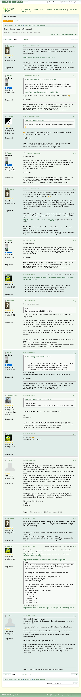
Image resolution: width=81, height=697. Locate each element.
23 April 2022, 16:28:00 (29, 615)
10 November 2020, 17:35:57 (31, 189)
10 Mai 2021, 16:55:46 (29, 434)
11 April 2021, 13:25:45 (31, 240)
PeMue (9, 75)
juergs (9, 274)
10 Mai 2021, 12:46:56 (29, 395)
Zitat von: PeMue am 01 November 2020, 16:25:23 (40, 120)
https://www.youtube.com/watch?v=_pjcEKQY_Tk (39, 57)
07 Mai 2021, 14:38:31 (29, 300)
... (21, 40)
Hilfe (48, 695)
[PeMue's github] (5, 97)
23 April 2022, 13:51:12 (29, 546)
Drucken (74, 40)
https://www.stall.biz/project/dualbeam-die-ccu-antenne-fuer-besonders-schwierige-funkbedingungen (47, 555)
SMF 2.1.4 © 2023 (6, 695)
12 (31, 40)
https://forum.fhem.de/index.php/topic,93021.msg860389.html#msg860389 (48, 608)
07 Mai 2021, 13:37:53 (29, 274)
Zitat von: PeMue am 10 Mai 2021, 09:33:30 (38, 399)
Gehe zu (49, 683)
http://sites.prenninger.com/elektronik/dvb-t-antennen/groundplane (45, 560)
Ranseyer (10, 46)
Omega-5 (10, 116)
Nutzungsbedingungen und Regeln (61, 695)
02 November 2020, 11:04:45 (31, 116)
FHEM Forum (8, 9)
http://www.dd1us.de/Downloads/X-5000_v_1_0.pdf (40, 220)
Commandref (60, 9)
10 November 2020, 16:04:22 (32, 153)
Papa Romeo (12, 395)
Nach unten (7, 40)
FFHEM (9, 460)
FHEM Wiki (73, 9)
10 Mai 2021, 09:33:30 (29, 352)
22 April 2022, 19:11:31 (31, 460)
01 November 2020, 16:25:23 (31, 75)
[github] (5, 292)
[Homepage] (5, 65)
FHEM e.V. (26, 11)
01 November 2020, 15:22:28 (31, 46)
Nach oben (7, 674)
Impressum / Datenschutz (32, 9)
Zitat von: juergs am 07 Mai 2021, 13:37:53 (38, 357)
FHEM (49, 9)
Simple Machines (15, 695)
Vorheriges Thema (57, 34)
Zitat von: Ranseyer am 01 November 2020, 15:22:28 (41, 80)
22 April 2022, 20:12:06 (29, 518)
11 (29, 40)
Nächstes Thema (71, 34)
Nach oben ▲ (75, 695)
